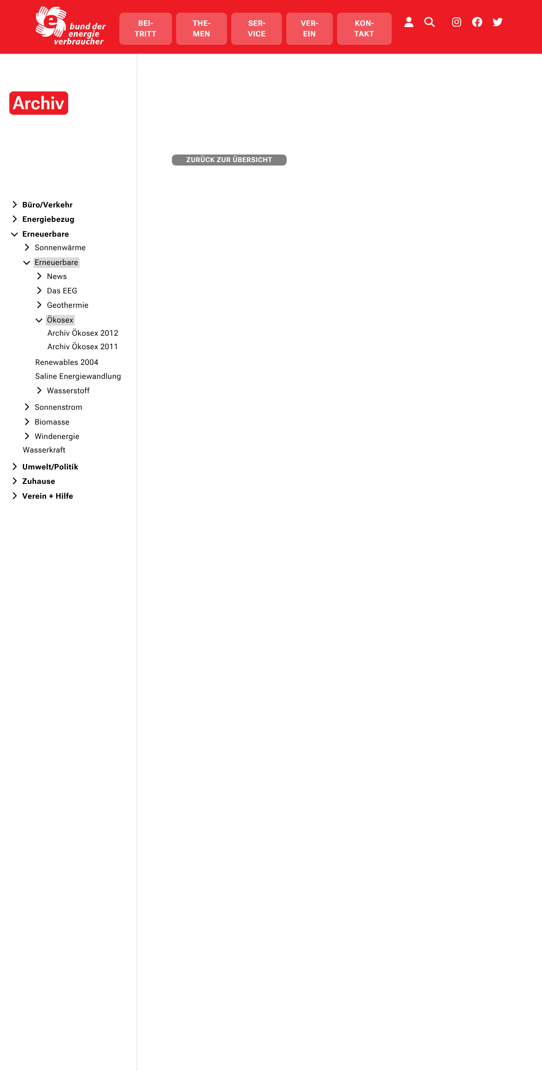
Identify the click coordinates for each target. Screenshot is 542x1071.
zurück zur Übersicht (229, 160)
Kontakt (364, 29)
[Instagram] (457, 22)
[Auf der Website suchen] (429, 22)
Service (256, 29)
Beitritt (145, 29)
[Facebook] (477, 22)
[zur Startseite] (71, 25)
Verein (309, 29)
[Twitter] (497, 22)
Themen (201, 29)
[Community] (409, 22)
